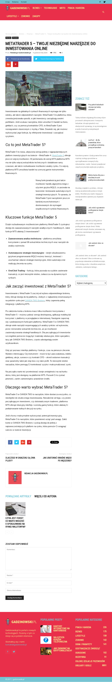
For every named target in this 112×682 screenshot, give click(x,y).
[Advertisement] (56, 26)
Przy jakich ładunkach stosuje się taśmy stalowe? (96, 107)
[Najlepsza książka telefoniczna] (45, 640)
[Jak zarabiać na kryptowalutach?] (45, 651)
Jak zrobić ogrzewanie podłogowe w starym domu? (96, 210)
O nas (7, 2)
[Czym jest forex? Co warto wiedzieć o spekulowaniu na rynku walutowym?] (15, 509)
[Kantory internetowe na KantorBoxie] (45, 629)
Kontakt (24, 2)
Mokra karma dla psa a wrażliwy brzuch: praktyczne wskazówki (96, 177)
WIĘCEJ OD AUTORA (45, 496)
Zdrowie (25, 16)
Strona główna (11, 34)
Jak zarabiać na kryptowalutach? (62, 649)
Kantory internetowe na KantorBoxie (61, 628)
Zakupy (36, 16)
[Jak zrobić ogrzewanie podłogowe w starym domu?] (80, 210)
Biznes (36, 8)
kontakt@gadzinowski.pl (16, 644)
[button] (103, 12)
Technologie (50, 8)
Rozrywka (80, 657)
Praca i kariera (76, 8)
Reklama (15, 2)
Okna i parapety (83, 644)
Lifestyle (12, 16)
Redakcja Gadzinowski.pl (20, 53)
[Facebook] (100, 2)
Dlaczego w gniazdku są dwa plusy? (20, 459)
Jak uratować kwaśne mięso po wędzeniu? (57, 459)
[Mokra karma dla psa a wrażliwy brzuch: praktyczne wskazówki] (80, 177)
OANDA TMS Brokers (35, 300)
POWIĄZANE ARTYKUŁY (18, 496)
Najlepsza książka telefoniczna (60, 639)
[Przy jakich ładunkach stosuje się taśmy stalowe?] (80, 107)
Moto (62, 8)
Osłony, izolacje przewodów (90, 661)
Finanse (15, 38)
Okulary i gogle (83, 665)
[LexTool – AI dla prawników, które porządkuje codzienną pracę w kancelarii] (80, 142)
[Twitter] (104, 2)
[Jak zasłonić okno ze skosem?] (80, 245)
